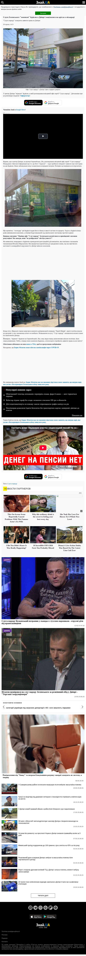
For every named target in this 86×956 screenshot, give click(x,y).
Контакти (5, 941)
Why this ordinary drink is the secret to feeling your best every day (43, 516)
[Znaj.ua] (43, 2)
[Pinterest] (55, 908)
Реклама (4, 935)
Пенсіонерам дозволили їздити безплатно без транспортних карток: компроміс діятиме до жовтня (42, 409)
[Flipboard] (50, 908)
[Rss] (30, 908)
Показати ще (77, 415)
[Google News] (45, 908)
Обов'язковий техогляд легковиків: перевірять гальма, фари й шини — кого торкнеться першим (41, 395)
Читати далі (43, 895)
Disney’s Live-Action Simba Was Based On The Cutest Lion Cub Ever (69, 547)
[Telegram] (35, 908)
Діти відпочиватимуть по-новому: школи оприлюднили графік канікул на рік (37, 404)
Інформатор (25, 95)
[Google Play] (49, 916)
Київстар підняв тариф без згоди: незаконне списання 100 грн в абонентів (36, 400)
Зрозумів (43, 13)
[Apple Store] (36, 916)
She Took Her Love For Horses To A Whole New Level (69, 516)
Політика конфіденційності (11, 931)
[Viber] (40, 908)
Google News (20, 109)
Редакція (5, 938)
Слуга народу (12, 483)
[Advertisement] (43, 263)
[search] (2, 2)
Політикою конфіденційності (63, 7)
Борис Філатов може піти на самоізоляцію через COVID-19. (36, 347)
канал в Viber (31, 344)
